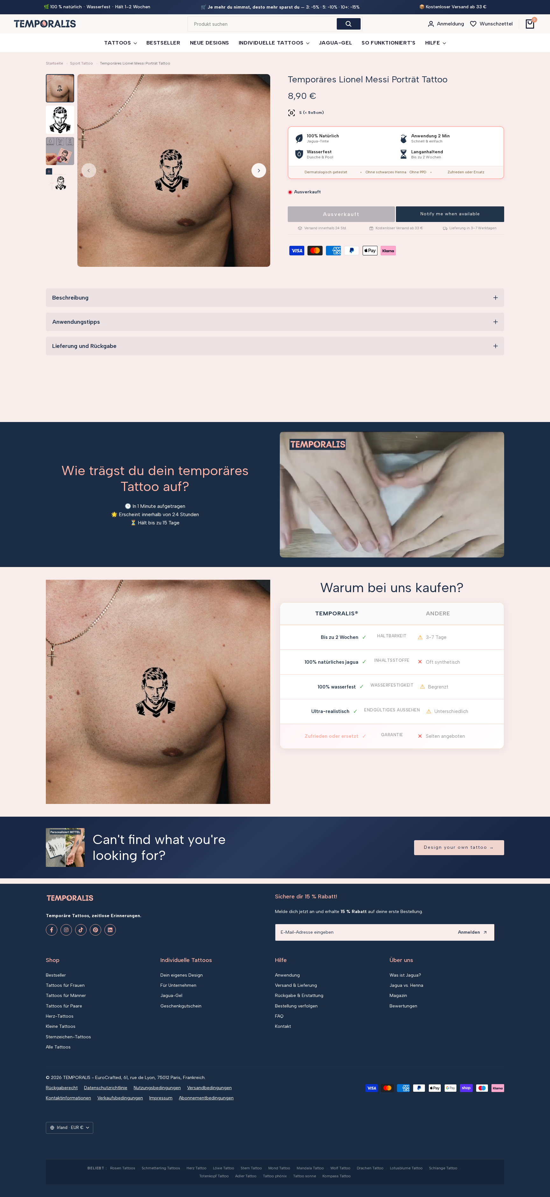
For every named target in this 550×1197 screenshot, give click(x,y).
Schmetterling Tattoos (161, 1168)
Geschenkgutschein (180, 1006)
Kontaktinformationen (68, 1098)
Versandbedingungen (209, 1087)
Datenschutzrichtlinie (105, 1087)
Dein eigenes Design (181, 975)
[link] (158, 692)
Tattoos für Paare (64, 1006)
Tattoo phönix (275, 1176)
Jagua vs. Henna (406, 985)
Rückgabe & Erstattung (299, 995)
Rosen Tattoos (122, 1168)
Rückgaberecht (62, 1087)
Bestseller (56, 975)
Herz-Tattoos (60, 1016)
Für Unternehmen (178, 985)
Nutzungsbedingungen (157, 1087)
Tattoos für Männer (66, 995)
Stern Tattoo (251, 1168)
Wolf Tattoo (340, 1168)
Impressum (161, 1098)
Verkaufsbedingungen (120, 1098)
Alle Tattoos (58, 1047)
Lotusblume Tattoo (406, 1168)
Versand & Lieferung (296, 985)
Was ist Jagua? (405, 975)
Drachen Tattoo (370, 1168)
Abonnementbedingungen (206, 1098)
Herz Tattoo (197, 1168)
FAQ (279, 1016)
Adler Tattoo (246, 1176)
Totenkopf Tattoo (214, 1176)
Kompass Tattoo (336, 1176)
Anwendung (287, 975)
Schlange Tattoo (443, 1168)
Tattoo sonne (304, 1176)
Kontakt (283, 1026)
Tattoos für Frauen (65, 985)
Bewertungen (403, 1006)
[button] (450, 214)
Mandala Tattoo (310, 1168)
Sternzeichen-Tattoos (68, 1037)
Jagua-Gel (171, 995)
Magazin (398, 995)
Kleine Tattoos (60, 1026)
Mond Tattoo (279, 1168)
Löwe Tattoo (223, 1168)
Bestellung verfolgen (296, 1006)
